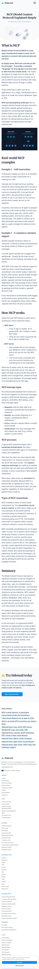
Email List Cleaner (6, 942)
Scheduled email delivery (9, 913)
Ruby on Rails (5, 886)
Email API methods (7, 901)
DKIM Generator (6, 947)
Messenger (5, 830)
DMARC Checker (6, 954)
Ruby (3, 884)
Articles (4, 790)
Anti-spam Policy (6, 815)
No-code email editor (8, 842)
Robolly (23, 764)
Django (4, 877)
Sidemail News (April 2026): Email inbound (18, 742)
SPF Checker (5, 949)
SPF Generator (6, 952)
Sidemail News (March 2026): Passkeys (17, 738)
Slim (3, 872)
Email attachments (7, 911)
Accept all (19, 962)
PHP (3, 865)
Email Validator (6, 938)
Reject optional (19, 965)
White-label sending (7, 835)
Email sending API (6, 826)
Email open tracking (7, 927)
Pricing (3, 778)
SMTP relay (5, 828)
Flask (3, 879)
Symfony (4, 869)
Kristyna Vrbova (26, 21)
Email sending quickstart (8, 897)
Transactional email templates (10, 845)
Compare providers (7, 787)
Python (3, 874)
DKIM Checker (6, 945)
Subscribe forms (6, 837)
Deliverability (5, 780)
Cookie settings (6, 817)
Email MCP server (6, 849)
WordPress (5, 888)
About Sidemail (6, 785)
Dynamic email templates (9, 904)
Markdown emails (6, 847)
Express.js (4, 860)
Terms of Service (6, 801)
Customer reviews (7, 783)
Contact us (5, 795)
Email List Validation (7, 940)
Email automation (6, 833)
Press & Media (6, 792)
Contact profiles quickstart (9, 899)
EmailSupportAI (32, 764)
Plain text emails (6, 908)
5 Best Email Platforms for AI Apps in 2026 (18, 718)
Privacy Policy (5, 804)
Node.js (4, 857)
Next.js (3, 862)
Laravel (4, 867)
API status (4, 925)
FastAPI (4, 881)
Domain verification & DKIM (9, 918)
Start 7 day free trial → (12, 694)
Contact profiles (6, 840)
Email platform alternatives (9, 929)
